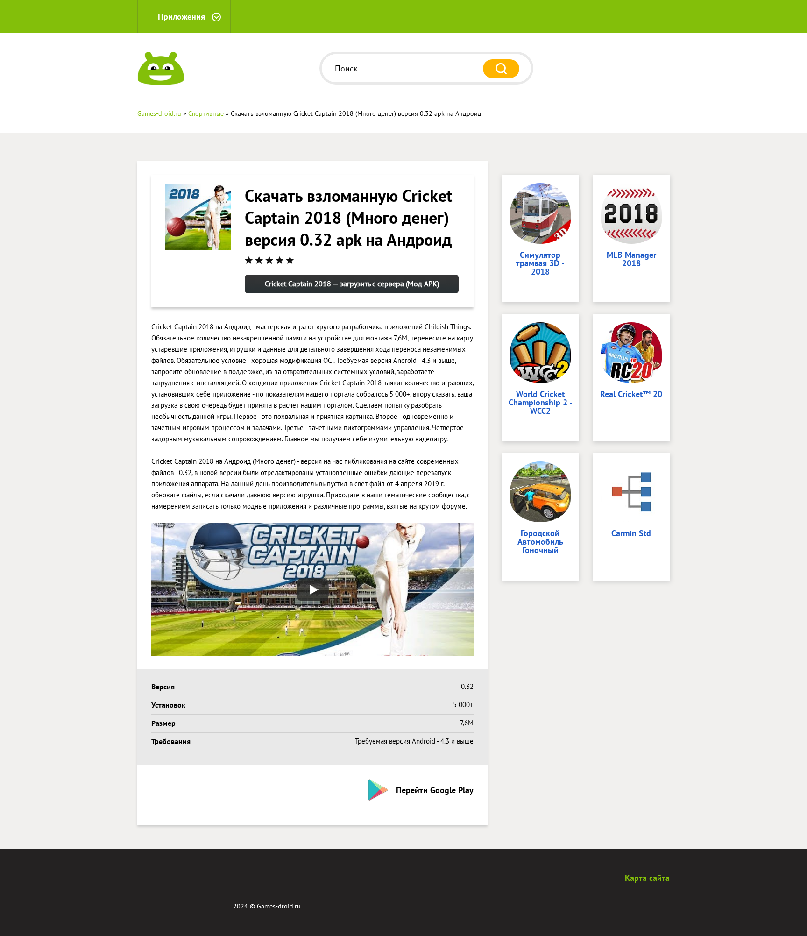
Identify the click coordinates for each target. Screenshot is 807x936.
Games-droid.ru (279, 906)
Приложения (181, 16)
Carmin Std (631, 534)
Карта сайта (647, 877)
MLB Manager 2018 (631, 260)
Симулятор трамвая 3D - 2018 (540, 264)
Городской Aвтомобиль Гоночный (540, 542)
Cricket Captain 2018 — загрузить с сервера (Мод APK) (352, 283)
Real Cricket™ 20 (631, 394)
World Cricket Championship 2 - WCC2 (540, 403)
